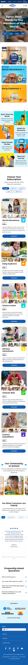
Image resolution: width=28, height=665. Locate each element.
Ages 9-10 (18, 191)
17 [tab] (13, 558)
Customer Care (6, 642)
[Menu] (2, 6)
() (24, 6)
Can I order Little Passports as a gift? (12, 581)
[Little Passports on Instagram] (10, 648)
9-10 (23, 33)
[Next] (26, 485)
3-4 (5, 33)
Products (4, 634)
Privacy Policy (14, 656)
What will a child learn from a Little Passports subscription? (11, 592)
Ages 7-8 (9, 191)
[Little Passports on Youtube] (22, 648)
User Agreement (6, 656)
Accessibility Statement (15, 658)
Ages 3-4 (13, 188)
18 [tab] (14, 558)
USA (7, 629)
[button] (4, 216)
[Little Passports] (12, 6)
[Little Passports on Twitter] (14, 650)
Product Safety (22, 656)
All (3, 517)
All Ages (6, 188)
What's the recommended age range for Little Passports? (13, 586)
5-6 (11, 33)
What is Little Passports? (9, 577)
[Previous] (2, 485)
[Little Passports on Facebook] (5, 648)
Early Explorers (11, 517)
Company (4, 638)
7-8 (17, 33)
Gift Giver (21, 517)
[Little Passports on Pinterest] (18, 648)
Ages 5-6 (22, 188)
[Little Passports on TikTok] (14, 648)
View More (14, 236)
